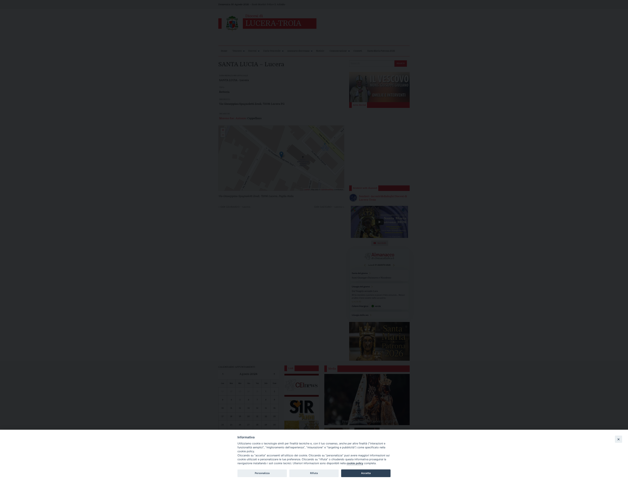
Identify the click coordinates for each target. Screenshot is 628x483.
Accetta (366, 473)
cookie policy (355, 463)
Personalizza (262, 473)
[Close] (618, 439)
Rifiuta (314, 473)
